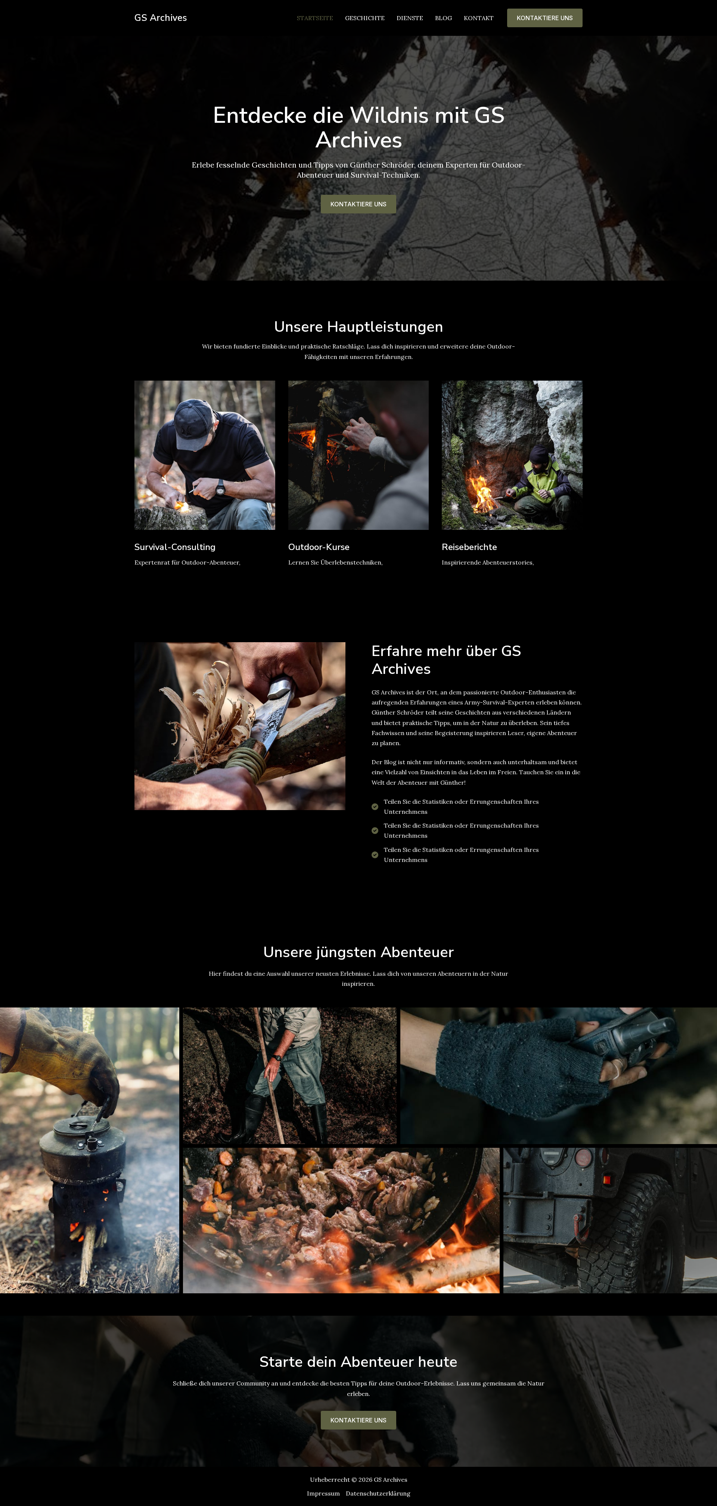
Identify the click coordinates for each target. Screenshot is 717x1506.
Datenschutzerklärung (378, 1493)
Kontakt (479, 18)
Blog (443, 18)
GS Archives (160, 18)
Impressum (323, 1493)
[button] (545, 18)
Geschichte (365, 18)
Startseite (315, 18)
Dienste (410, 18)
